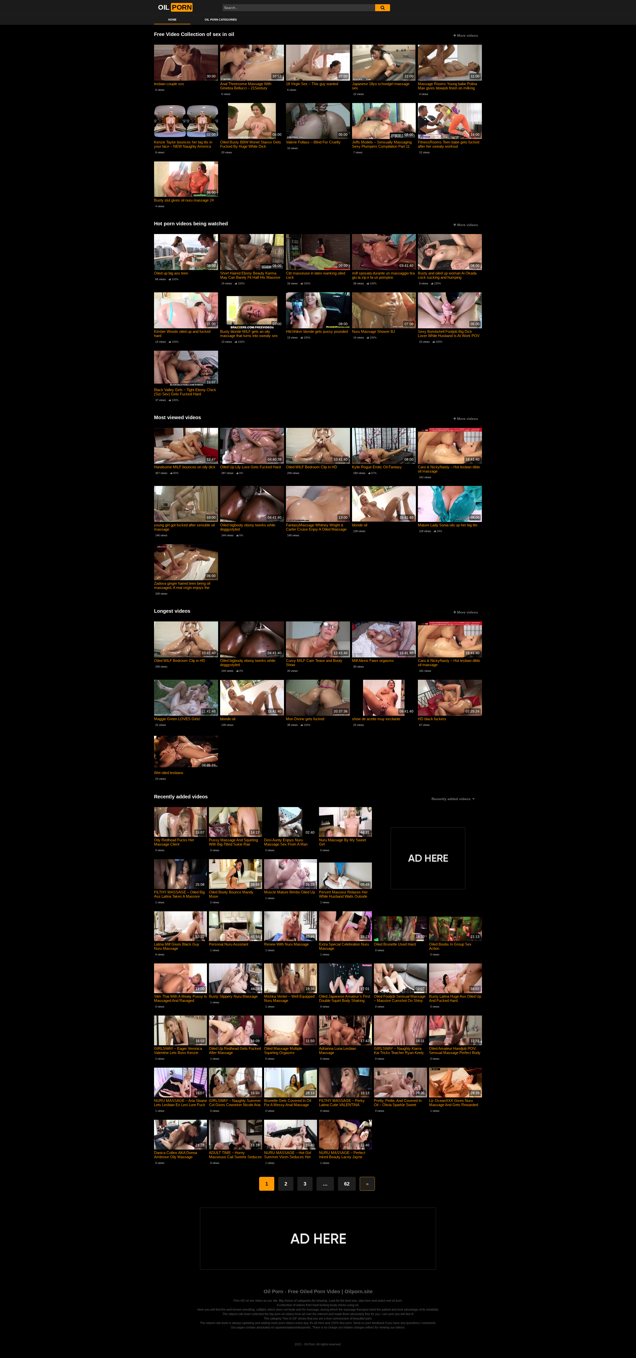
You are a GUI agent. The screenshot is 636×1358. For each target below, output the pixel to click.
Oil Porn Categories (221, 19)
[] (382, 7)
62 (347, 1184)
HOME (172, 19)
